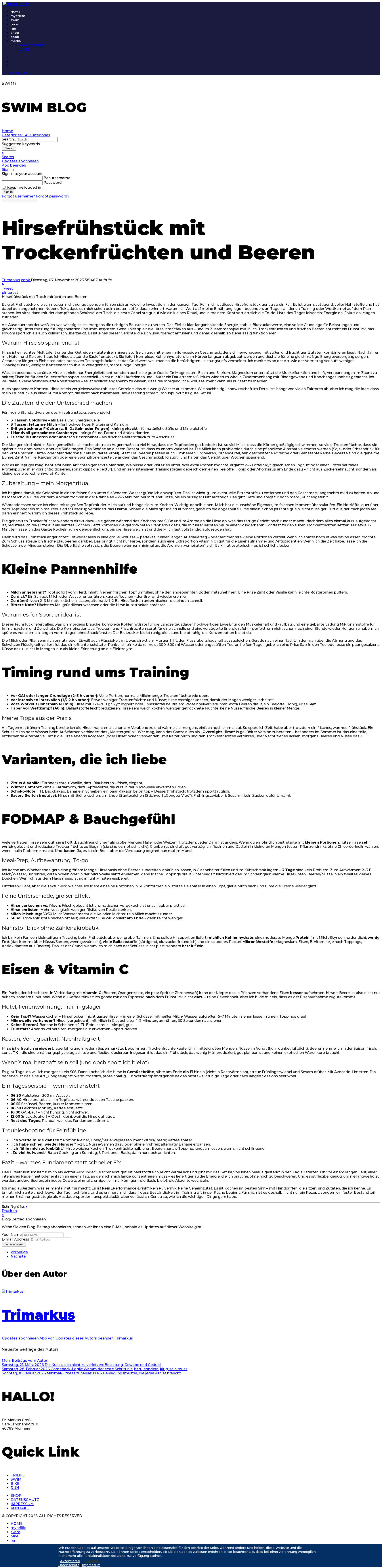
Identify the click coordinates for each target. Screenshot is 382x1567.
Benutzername (57, 178)
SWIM (16, 1479)
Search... (9, 139)
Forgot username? (18, 196)
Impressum (91, 1565)
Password (53, 182)
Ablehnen (92, 1561)
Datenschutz (68, 1565)
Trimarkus (11, 280)
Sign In (8, 192)
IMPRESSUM (22, 1504)
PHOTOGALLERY (32, 45)
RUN (15, 1488)
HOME (16, 12)
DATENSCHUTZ (25, 1500)
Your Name (12, 1235)
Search (9, 148)
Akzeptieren (70, 1561)
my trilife (18, 16)
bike (14, 24)
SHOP (16, 1495)
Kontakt (18, 73)
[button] (191, 157)
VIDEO (24, 49)
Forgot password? (52, 196)
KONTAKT (20, 1508)
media (16, 41)
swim (15, 20)
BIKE (15, 1484)
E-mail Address (15, 1239)
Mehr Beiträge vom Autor (24, 1360)
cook (15, 37)
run (13, 28)
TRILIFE (18, 1475)
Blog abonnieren (14, 1244)
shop (15, 33)
